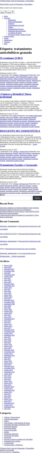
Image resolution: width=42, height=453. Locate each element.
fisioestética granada (30, 79)
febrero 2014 (8, 383)
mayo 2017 (7, 320)
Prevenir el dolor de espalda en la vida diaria (18, 439)
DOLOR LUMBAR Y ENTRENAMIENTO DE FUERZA (19, 208)
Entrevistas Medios (10, 428)
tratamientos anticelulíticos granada (17, 86)
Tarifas (6, 38)
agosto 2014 (8, 374)
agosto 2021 (8, 287)
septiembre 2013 (9, 390)
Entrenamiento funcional (16, 25)
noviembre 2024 (9, 275)
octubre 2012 (8, 405)
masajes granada (17, 157)
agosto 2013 (8, 392)
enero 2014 (7, 385)
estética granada (18, 79)
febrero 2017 (8, 326)
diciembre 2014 (9, 366)
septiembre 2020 (9, 304)
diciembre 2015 (9, 350)
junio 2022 (7, 280)
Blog (5, 44)
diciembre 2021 (9, 284)
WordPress (15, 452)
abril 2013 (7, 398)
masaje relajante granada (22, 123)
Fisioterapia (12, 20)
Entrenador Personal (10, 426)
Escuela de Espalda (10, 430)
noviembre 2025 (9, 271)
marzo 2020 (8, 309)
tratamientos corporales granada (10, 126)
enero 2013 (7, 401)
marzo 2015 (8, 361)
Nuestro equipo (9, 36)
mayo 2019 (7, 317)
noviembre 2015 (9, 352)
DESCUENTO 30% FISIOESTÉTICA (20, 131)
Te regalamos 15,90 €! (11, 58)
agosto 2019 (8, 313)
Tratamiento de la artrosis (12, 441)
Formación (7, 437)
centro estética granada (7, 77)
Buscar (2, 195)
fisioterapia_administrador (8, 226)
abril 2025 (7, 273)
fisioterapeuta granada (24, 80)
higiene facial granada (20, 189)
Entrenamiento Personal (15, 29)
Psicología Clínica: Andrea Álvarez (19, 34)
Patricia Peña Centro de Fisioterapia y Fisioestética (16, 4)
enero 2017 (7, 328)
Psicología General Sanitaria (9, 213)
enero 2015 (7, 365)
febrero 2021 (8, 297)
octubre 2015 (8, 353)
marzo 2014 (8, 381)
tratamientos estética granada (22, 88)
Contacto (7, 42)
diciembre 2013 (9, 387)
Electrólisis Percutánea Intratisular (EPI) (17, 425)
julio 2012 (7, 409)
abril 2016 (7, 342)
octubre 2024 (8, 276)
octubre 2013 (8, 388)
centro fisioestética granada (24, 77)
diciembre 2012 (9, 403)
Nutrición (11, 23)
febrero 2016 (8, 346)
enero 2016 (7, 348)
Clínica (15, 115)
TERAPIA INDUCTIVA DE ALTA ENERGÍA (15, 210)
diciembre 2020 (9, 300)
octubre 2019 (8, 311)
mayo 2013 (7, 396)
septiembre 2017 (9, 319)
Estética (10, 27)
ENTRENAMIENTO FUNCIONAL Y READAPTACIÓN (19, 211)
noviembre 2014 (9, 368)
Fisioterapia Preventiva (11, 436)
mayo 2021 (7, 293)
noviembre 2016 (9, 331)
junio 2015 (7, 357)
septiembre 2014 (9, 372)
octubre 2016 (8, 333)
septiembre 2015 (9, 355)
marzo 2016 (8, 344)
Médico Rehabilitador (15, 22)
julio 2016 (7, 337)
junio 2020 (7, 306)
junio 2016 (7, 339)
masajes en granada (25, 82)
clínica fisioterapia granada (27, 117)
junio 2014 (7, 376)
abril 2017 (7, 322)
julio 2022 (7, 278)
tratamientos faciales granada (30, 126)
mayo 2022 (7, 282)
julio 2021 (7, 289)
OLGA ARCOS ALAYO (8, 234)
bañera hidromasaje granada (9, 153)
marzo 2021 (8, 295)
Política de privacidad (7, 450)
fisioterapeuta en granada (8, 80)
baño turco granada (12, 117)
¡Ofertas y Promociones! (21, 75)
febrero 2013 (8, 399)
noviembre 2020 (9, 302)
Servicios (7, 18)
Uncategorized (8, 443)
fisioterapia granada (12, 82)
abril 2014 (7, 379)
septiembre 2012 (9, 407)
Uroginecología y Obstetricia (13, 445)
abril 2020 (7, 308)
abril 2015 (7, 359)
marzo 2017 (8, 324)
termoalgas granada (29, 157)
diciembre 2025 (9, 269)
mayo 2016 (7, 341)
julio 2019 (7, 315)
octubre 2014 (8, 370)
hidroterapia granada (6, 123)
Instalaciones (8, 40)
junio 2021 (7, 291)
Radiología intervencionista (17, 31)
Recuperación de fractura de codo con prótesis (21, 249)
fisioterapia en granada (19, 121)
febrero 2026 (8, 265)
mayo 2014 (7, 377)
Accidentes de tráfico (15, 33)
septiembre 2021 (9, 286)
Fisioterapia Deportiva (11, 434)
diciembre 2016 (9, 330)
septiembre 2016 (9, 335)
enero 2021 (7, 298)
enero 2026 (7, 267)
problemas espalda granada (14, 84)
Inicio (6, 16)
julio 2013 (7, 394)
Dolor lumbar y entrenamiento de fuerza (17, 423)
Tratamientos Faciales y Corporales (18, 165)
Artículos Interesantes (11, 419)
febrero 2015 (8, 363)
